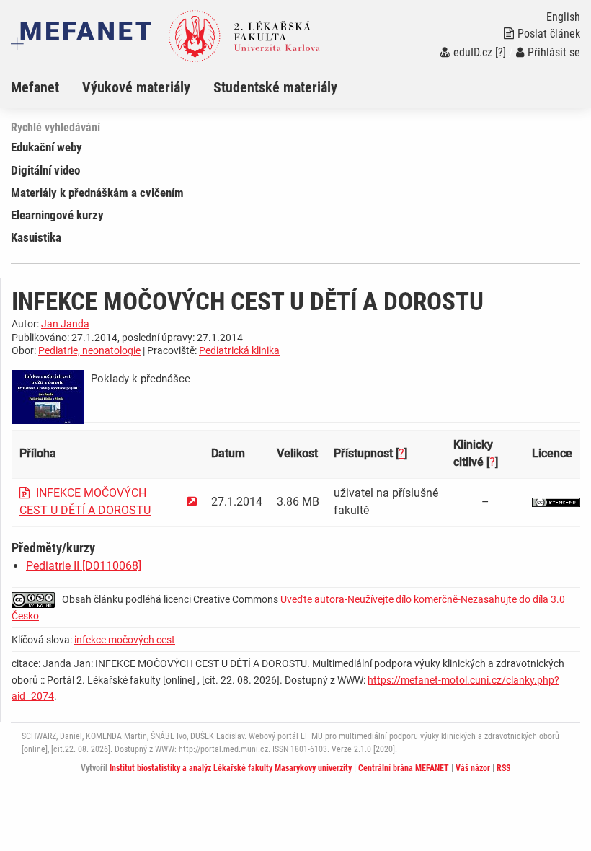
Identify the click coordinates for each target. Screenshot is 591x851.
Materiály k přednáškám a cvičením (97, 192)
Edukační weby (46, 147)
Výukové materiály (136, 87)
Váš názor (473, 768)
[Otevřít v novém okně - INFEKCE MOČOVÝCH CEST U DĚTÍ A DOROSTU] (192, 501)
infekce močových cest (124, 639)
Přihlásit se (554, 52)
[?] (500, 52)
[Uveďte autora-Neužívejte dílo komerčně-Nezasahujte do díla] (556, 501)
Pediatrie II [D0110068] (83, 566)
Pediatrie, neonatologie (89, 350)
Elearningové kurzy (57, 215)
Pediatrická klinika (239, 350)
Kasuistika (36, 237)
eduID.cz (472, 52)
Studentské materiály (275, 87)
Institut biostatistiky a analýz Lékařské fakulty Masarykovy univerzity (231, 768)
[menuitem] (46, 87)
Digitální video (45, 170)
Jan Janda (65, 324)
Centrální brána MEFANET (403, 768)
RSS (503, 768)
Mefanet (35, 87)
